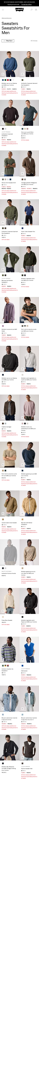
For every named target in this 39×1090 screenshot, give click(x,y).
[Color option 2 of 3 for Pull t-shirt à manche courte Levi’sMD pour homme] (25, 326)
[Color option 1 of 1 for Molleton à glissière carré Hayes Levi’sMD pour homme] (22, 617)
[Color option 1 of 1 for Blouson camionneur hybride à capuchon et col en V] (22, 714)
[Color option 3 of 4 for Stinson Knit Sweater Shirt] (8, 179)
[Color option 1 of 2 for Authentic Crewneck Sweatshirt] (3, 129)
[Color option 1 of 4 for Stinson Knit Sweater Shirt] (3, 179)
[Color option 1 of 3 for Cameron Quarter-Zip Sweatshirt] (3, 665)
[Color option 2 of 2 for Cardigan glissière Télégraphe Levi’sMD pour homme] (25, 179)
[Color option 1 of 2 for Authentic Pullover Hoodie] (3, 568)
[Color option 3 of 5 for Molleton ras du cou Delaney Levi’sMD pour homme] (8, 80)
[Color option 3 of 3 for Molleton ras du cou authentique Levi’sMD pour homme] (27, 423)
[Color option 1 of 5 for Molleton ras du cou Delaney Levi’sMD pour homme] (3, 80)
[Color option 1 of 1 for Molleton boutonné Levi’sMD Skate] (3, 326)
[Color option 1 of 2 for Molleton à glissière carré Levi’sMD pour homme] (22, 275)
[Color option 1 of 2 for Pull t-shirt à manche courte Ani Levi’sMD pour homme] (3, 470)
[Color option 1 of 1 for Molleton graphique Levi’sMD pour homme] (22, 470)
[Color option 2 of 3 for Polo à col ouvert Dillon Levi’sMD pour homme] (25, 129)
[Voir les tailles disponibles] (3, 74)
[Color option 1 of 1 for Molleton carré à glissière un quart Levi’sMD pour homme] (22, 375)
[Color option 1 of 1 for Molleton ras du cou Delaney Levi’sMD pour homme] (3, 375)
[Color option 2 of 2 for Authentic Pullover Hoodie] (5, 568)
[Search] (31, 9)
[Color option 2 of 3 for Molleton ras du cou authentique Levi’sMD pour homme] (25, 423)
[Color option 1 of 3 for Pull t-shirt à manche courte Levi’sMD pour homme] (22, 326)
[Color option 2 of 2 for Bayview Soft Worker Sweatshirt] (5, 275)
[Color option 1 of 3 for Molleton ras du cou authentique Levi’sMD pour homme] (22, 423)
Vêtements (4, 18)
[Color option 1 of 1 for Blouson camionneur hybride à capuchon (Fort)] (3, 714)
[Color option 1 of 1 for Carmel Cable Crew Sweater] (3, 519)
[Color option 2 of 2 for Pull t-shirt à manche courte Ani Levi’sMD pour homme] (5, 470)
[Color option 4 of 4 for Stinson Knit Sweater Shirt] (10, 179)
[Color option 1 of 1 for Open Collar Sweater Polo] (22, 228)
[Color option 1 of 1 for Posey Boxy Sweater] (3, 617)
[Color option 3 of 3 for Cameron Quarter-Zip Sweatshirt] (8, 665)
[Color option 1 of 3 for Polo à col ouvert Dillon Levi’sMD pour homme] (22, 129)
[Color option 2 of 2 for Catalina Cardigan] (5, 423)
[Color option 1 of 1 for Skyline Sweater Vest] (22, 763)
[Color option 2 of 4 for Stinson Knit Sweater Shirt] (5, 179)
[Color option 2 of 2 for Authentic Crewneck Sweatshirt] (5, 129)
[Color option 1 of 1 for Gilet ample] (22, 665)
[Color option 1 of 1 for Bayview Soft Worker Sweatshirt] (22, 519)
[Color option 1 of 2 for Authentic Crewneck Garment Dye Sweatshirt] (3, 228)
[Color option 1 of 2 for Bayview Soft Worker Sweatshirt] (3, 275)
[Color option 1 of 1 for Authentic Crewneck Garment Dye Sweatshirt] (22, 80)
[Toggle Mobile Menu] (3, 9)
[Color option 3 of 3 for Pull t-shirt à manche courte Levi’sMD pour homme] (27, 326)
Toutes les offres (26, 4)
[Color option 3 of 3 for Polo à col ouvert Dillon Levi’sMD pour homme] (27, 129)
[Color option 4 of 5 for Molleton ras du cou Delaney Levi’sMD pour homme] (10, 80)
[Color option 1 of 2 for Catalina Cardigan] (3, 423)
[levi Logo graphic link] (19, 9)
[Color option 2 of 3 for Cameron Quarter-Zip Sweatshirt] (5, 665)
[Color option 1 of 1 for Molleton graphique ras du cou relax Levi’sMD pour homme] (22, 568)
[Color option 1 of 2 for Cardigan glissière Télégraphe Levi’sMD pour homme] (22, 179)
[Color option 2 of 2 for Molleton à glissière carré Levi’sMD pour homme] (25, 275)
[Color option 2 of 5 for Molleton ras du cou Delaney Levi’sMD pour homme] (5, 80)
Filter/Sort (9, 41)
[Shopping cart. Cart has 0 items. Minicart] (36, 9)
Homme (9, 18)
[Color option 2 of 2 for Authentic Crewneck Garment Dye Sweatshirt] (5, 228)
